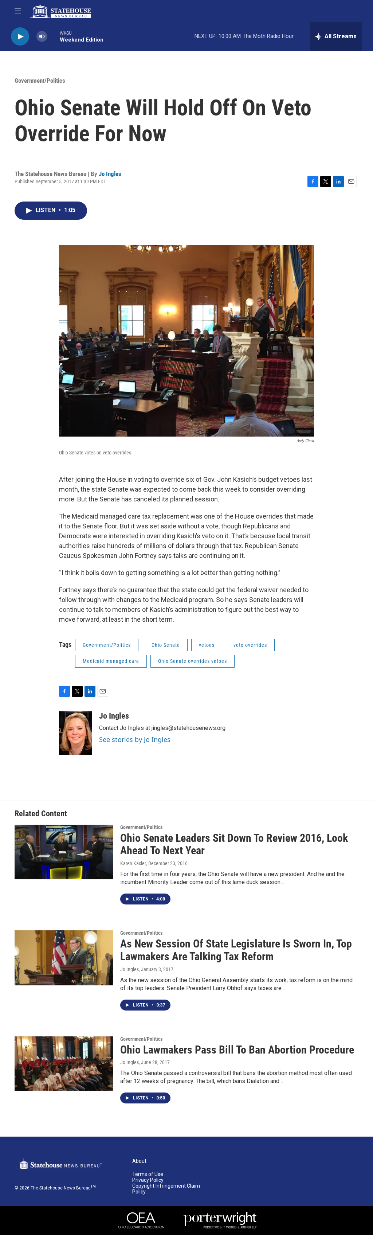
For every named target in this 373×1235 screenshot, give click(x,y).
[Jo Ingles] (75, 733)
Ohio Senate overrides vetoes (192, 661)
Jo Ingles (110, 173)
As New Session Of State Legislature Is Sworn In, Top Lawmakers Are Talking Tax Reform (236, 950)
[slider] (53, 36)
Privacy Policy (148, 1180)
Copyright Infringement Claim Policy (166, 1189)
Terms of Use (147, 1174)
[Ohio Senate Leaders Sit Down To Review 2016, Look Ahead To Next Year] (64, 852)
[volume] (42, 36)
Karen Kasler (133, 863)
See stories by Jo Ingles (134, 739)
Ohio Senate (166, 645)
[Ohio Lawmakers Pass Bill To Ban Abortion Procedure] (64, 1063)
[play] (20, 36)
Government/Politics (40, 80)
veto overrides (250, 645)
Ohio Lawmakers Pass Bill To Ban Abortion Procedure (237, 1049)
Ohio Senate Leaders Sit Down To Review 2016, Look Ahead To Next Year (234, 844)
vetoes (207, 645)
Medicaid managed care (111, 661)
